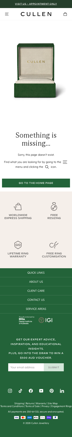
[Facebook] (31, 391)
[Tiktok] (20, 391)
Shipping (19, 403)
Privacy (45, 406)
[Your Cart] (65, 14)
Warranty (41, 403)
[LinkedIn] (62, 391)
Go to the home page (36, 182)
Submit (54, 367)
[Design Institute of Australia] (25, 323)
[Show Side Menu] (6, 14)
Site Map (53, 403)
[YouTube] (41, 391)
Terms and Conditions (12, 406)
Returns (30, 403)
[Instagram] (10, 391)
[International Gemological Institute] (45, 320)
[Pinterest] (52, 391)
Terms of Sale (32, 406)
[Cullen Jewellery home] (36, 14)
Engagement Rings (61, 406)
